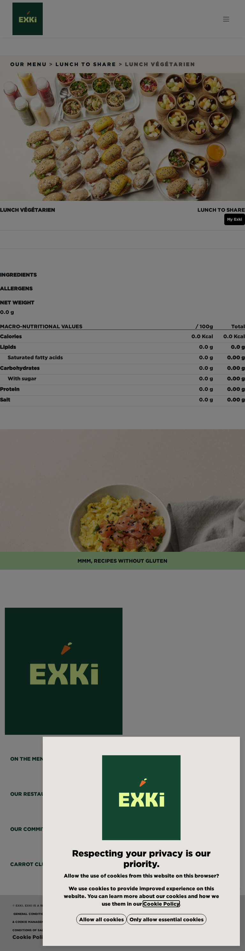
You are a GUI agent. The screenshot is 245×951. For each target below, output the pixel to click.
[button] (101, 919)
